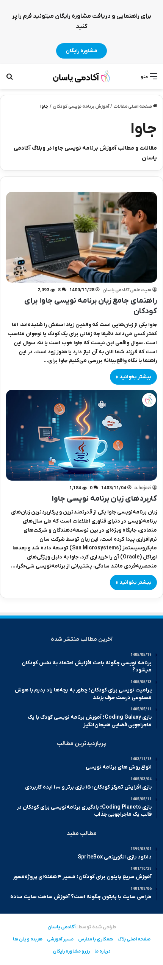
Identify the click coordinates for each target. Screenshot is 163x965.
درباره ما (102, 951)
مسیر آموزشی (60, 939)
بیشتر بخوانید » (133, 376)
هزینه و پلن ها (27, 939)
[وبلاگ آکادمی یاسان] (81, 77)
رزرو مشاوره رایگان (71, 951)
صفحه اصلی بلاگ (134, 939)
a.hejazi (142, 488)
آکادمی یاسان (61, 927)
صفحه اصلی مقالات (133, 107)
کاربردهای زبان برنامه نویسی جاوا (104, 499)
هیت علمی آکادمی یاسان (126, 290)
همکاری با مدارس (95, 939)
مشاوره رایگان (81, 50)
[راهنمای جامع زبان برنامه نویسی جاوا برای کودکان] (81, 237)
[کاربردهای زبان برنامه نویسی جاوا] (81, 435)
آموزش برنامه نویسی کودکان (81, 107)
